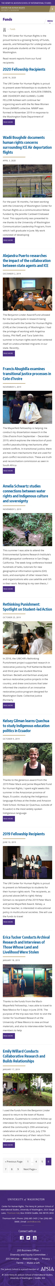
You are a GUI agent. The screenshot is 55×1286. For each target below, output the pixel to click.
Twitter (29, 1237)
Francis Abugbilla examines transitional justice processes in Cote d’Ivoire (27, 373)
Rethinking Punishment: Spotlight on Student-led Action (27, 606)
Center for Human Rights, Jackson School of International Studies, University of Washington (14, 8)
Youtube (36, 1237)
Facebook (23, 1237)
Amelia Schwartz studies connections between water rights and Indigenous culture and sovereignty (25, 493)
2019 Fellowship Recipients (24, 833)
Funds (12, 29)
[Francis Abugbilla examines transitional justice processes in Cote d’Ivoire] (27, 407)
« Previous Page (13, 1161)
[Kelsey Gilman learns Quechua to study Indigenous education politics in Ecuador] (27, 759)
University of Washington (27, 1199)
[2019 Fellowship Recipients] (27, 862)
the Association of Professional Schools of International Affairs (46, 1269)
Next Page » (30, 1169)
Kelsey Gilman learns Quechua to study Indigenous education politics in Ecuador (26, 725)
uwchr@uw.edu (34, 1221)
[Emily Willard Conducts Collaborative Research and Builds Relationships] (27, 1089)
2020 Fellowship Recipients (24, 69)
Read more (8, 122)
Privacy (46, 1258)
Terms (19, 1262)
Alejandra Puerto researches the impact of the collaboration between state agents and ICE (27, 260)
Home (4, 30)
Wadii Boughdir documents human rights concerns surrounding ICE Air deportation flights (27, 145)
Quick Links (52, 9)
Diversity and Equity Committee (28, 1254)
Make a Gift (33, 1262)
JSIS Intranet (12, 1258)
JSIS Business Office (28, 1250)
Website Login (30, 1258)
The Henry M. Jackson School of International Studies (26, 3)
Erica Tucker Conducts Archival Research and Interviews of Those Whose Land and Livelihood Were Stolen (26, 944)
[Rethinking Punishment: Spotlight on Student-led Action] (27, 637)
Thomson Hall (13, 1213)
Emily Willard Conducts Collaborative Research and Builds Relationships (24, 1056)
